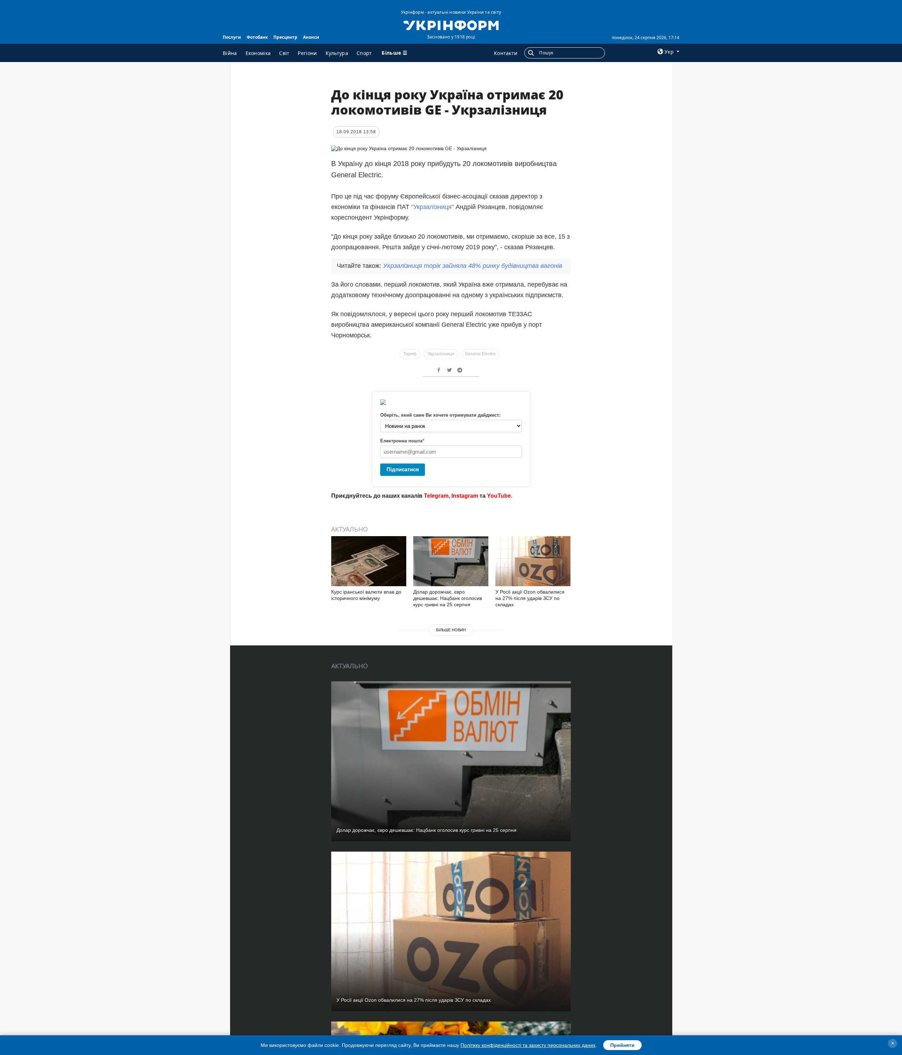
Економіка (258, 53)
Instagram (464, 496)
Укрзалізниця (440, 353)
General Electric (480, 353)
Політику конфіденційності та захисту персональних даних (528, 1045)
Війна (230, 53)
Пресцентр (285, 37)
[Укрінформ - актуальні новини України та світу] (450, 25)
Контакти (505, 53)
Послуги (232, 37)
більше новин (451, 630)
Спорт (364, 53)
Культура (337, 53)
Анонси (311, 37)
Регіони (307, 53)
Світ (284, 53)
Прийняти (622, 1045)
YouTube (499, 496)
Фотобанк (257, 37)
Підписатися (403, 469)
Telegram (436, 496)
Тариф (409, 353)
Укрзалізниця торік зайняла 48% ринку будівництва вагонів (472, 265)
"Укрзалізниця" (432, 206)
